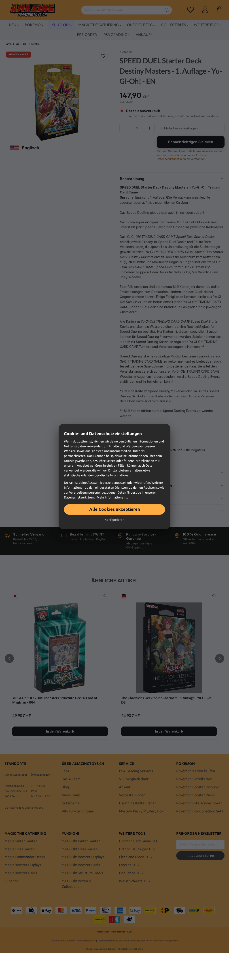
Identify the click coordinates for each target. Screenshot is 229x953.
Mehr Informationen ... (112, 497)
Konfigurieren (114, 519)
